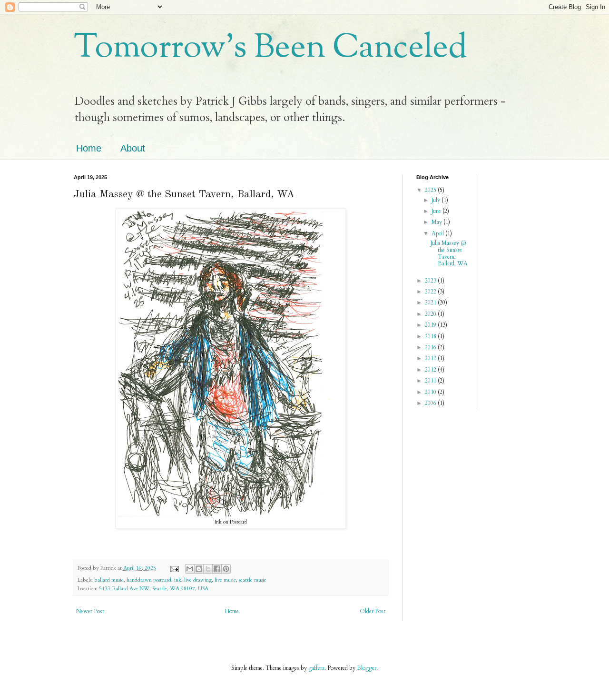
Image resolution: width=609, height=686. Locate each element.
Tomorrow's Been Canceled (270, 48)
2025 (431, 190)
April (438, 233)
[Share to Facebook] (217, 569)
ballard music (109, 580)
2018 (431, 336)
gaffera (316, 668)
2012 (431, 369)
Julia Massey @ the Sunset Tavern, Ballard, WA (449, 253)
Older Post (372, 611)
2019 (431, 325)
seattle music (252, 580)
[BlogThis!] (199, 569)
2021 (431, 302)
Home (88, 148)
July (437, 200)
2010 (431, 392)
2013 (431, 358)
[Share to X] (208, 569)
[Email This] (190, 569)
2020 (431, 314)
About (132, 148)
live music (225, 580)
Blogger (366, 668)
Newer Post (90, 611)
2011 (431, 380)
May (437, 222)
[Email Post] (174, 568)
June (437, 211)
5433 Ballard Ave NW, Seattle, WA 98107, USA (153, 588)
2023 (431, 280)
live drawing (198, 580)
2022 (431, 291)
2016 (431, 347)
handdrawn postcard (149, 580)
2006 (431, 403)
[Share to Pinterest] (226, 569)
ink (177, 580)
